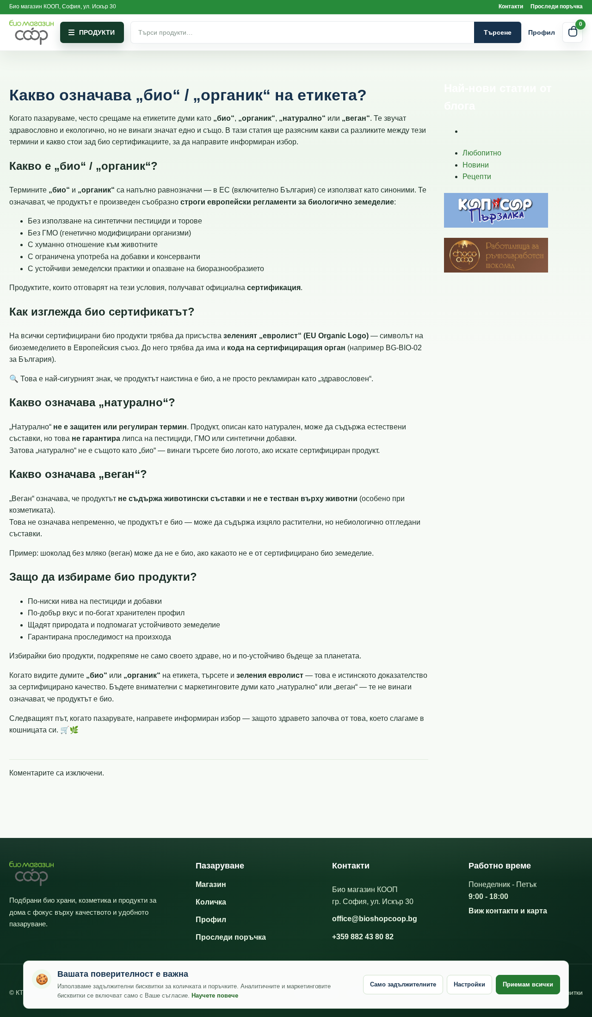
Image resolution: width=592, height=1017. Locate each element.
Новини (475, 165)
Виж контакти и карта (508, 911)
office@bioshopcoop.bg (374, 919)
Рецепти (476, 176)
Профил (541, 32)
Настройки (469, 984)
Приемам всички (528, 984)
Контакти (511, 6)
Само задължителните (403, 984)
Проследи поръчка (556, 6)
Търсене (498, 32)
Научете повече (214, 995)
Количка (211, 902)
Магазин (211, 884)
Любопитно (481, 153)
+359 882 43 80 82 (363, 937)
